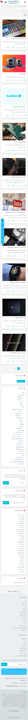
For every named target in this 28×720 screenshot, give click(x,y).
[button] (3, 2)
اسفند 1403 (21, 515)
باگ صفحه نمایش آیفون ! (18, 177)
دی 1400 (22, 571)
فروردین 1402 (21, 552)
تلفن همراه (21, 395)
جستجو (6, 483)
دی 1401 (22, 559)
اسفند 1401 (21, 555)
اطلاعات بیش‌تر (21, 381)
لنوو (21, 420)
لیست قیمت (21, 464)
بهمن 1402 (21, 536)
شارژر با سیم (16, 434)
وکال (21, 405)
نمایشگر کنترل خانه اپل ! (19, 39)
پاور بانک (20, 443)
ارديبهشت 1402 (20, 550)
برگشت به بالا (12, 591)
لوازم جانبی (21, 430)
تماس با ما (21, 453)
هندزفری (22, 424)
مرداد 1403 (21, 525)
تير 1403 (22, 527)
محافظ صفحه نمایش (16, 439)
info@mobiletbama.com (12, 686)
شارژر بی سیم (16, 436)
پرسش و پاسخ (20, 457)
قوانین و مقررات (18, 459)
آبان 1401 (22, 563)
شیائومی (20, 399)
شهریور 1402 (21, 542)
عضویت (6, 502)
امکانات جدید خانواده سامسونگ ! (16, 247)
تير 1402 (22, 546)
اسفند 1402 (21, 534)
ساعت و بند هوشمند (17, 409)
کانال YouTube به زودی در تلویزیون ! (15, 212)
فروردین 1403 (20, 531)
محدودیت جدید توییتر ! (19, 107)
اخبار (6, 47)
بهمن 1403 (21, 517)
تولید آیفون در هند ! (20, 142)
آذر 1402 (22, 540)
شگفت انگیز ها (20, 447)
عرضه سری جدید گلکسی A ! (18, 353)
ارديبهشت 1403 (20, 529)
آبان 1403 (21, 519)
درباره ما (22, 451)
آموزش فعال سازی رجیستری (17, 462)
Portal (9, 717)
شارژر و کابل (19, 432)
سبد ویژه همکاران (19, 449)
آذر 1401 (22, 561)
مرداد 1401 (21, 569)
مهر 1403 (21, 521)
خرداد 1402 (21, 548)
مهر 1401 (22, 565)
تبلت (23, 407)
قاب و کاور (19, 445)
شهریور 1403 (21, 523)
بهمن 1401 (21, 557)
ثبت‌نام (4, 664)
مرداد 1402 (21, 544)
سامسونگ (19, 397)
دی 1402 (22, 538)
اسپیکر (20, 441)
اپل (21, 401)
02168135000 (15, 683)
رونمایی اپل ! (22, 74)
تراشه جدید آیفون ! (20, 318)
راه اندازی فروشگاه (18, 582)
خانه (23, 392)
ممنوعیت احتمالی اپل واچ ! (18, 282)
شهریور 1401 (21, 567)
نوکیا (21, 403)
